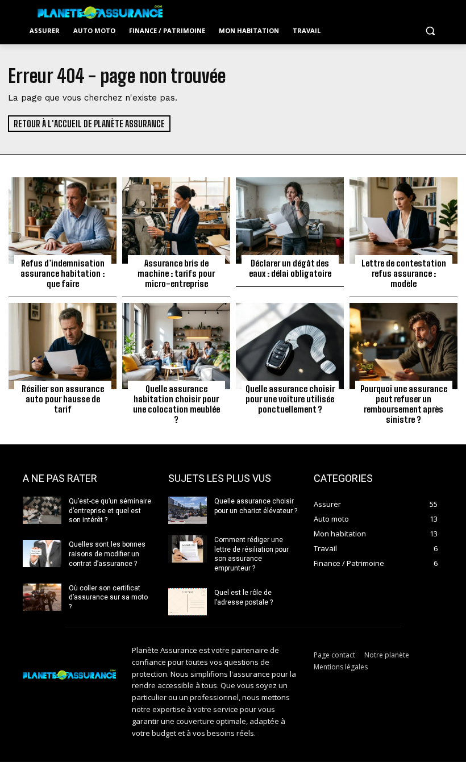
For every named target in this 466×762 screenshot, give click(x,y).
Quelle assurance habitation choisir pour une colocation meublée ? (176, 404)
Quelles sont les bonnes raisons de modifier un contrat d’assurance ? (107, 554)
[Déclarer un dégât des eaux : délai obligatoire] (290, 220)
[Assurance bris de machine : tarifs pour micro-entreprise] (176, 220)
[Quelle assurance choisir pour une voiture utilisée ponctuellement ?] (290, 346)
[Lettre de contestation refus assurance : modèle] (403, 220)
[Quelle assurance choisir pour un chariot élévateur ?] (187, 510)
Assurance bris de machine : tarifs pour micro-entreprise (176, 273)
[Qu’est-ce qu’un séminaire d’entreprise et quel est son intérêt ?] (42, 510)
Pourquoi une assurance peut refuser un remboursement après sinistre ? (403, 404)
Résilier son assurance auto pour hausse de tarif (63, 399)
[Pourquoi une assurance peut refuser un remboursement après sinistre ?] (403, 346)
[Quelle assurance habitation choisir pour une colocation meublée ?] (176, 346)
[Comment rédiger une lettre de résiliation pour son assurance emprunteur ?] (187, 549)
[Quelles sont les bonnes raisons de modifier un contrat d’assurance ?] (42, 553)
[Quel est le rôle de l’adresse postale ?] (187, 601)
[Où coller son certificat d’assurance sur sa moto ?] (42, 597)
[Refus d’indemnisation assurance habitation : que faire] (62, 220)
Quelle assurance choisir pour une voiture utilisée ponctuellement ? (290, 399)
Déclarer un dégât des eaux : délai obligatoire (290, 268)
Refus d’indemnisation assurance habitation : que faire (62, 273)
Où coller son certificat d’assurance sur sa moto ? (108, 597)
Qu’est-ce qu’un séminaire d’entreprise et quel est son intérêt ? (110, 510)
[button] (430, 31)
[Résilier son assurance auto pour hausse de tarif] (62, 346)
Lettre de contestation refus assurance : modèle (403, 273)
